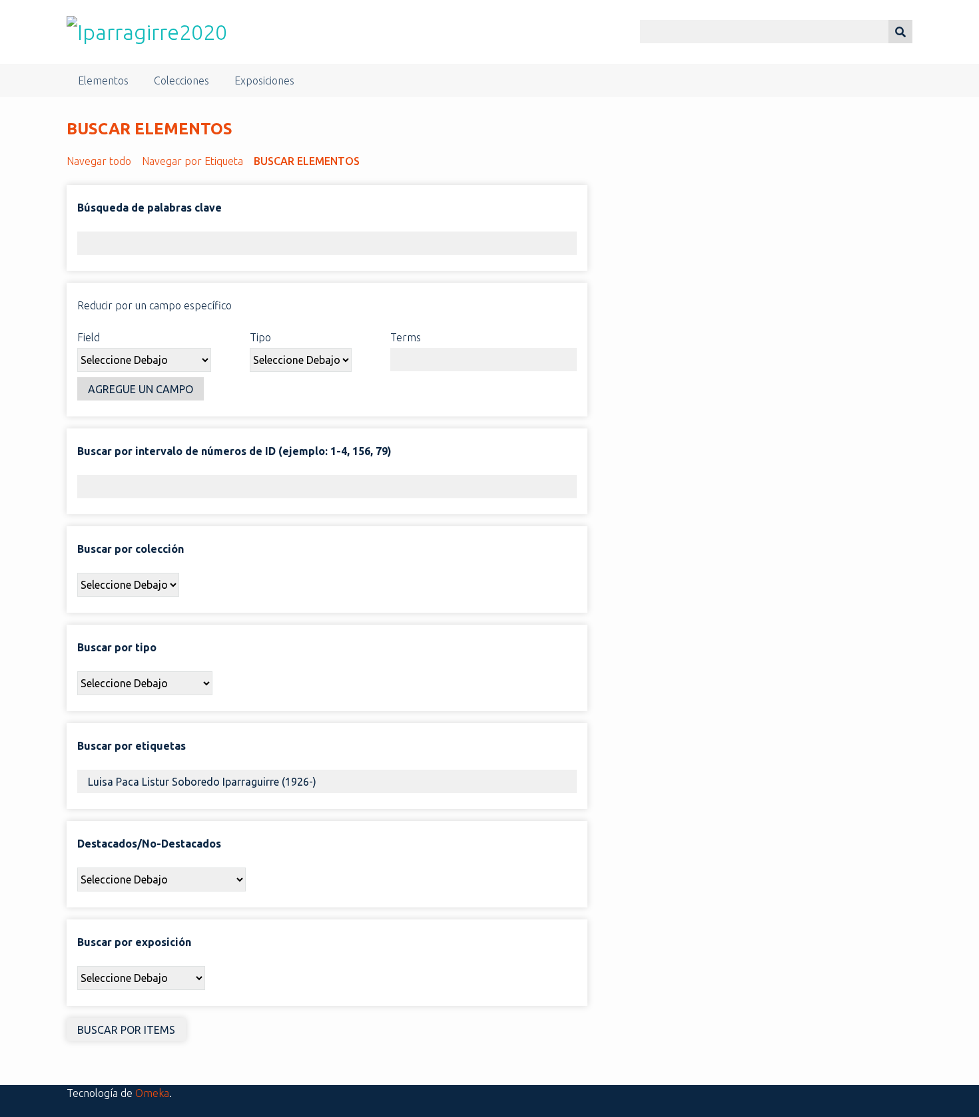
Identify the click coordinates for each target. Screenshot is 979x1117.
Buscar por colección (130, 549)
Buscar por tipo (117, 647)
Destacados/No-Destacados (149, 844)
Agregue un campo (140, 389)
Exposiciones (264, 80)
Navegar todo (99, 161)
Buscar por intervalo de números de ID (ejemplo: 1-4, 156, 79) (234, 451)
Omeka (152, 1093)
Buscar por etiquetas (131, 746)
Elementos (103, 80)
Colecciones (181, 80)
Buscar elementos (307, 161)
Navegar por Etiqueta (192, 161)
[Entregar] (900, 31)
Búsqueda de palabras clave (149, 208)
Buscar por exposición (134, 942)
